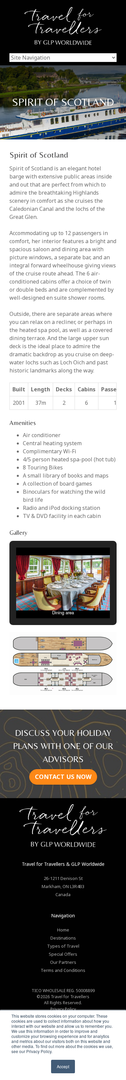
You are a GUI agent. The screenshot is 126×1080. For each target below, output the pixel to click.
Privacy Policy (63, 1009)
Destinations (63, 938)
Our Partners (63, 962)
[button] (48, 600)
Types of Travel (63, 946)
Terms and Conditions (63, 970)
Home (63, 930)
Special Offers (63, 954)
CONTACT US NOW (63, 777)
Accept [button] (63, 1066)
